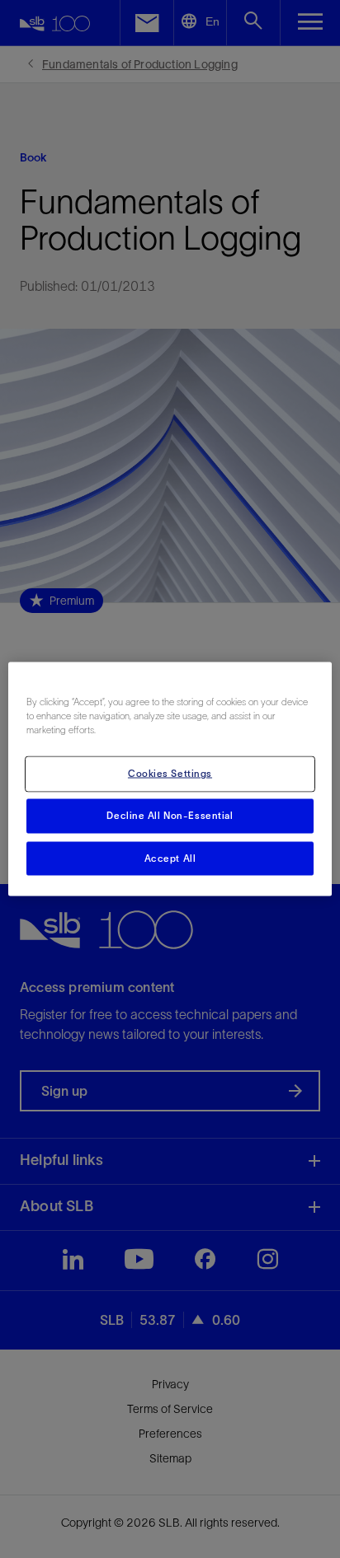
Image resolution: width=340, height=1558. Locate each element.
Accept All (170, 858)
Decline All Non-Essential (169, 815)
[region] (169, 779)
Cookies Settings (170, 773)
